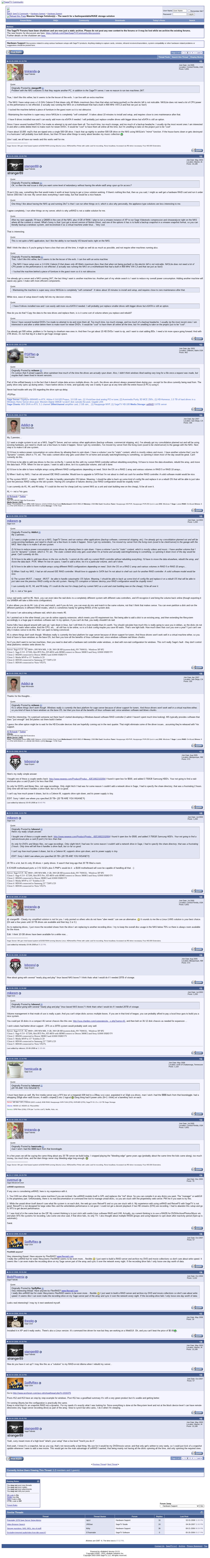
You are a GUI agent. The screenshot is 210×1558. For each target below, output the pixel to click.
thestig (29, 1321)
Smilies (10, 1497)
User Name (167, 11)
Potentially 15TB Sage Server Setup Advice (24, 1520)
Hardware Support (38, 14)
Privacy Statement (194, 1546)
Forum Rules (25, 20)
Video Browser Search (16, 1524)
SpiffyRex (31, 1241)
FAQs (55, 20)
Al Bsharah (12, 496)
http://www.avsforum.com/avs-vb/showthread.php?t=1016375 (42, 1393)
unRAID (150, 404)
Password (167, 14)
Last (199, 53)
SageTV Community (21, 14)
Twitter (23, 496)
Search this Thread (180, 57)
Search (192, 20)
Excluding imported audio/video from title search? (26, 1532)
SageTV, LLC (171, 1546)
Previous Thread (99, 1464)
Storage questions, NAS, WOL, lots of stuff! (24, 1528)
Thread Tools (164, 57)
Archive (182, 1546)
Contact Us (159, 1546)
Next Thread (112, 1464)
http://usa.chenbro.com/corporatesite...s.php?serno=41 (99, 1021)
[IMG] (9, 1499)
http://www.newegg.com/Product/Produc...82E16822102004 (77, 779)
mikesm (12, 520)
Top (205, 1546)
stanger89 (31, 166)
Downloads (120, 20)
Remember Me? (197, 11)
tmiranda (30, 71)
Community (84, 20)
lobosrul (30, 761)
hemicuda (31, 1069)
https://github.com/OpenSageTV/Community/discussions (73, 33)
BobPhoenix (15, 1277)
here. (43, 35)
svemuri (12, 1180)
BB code (10, 1495)
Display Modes (196, 57)
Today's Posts (159, 20)
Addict (25, 425)
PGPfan (30, 354)
